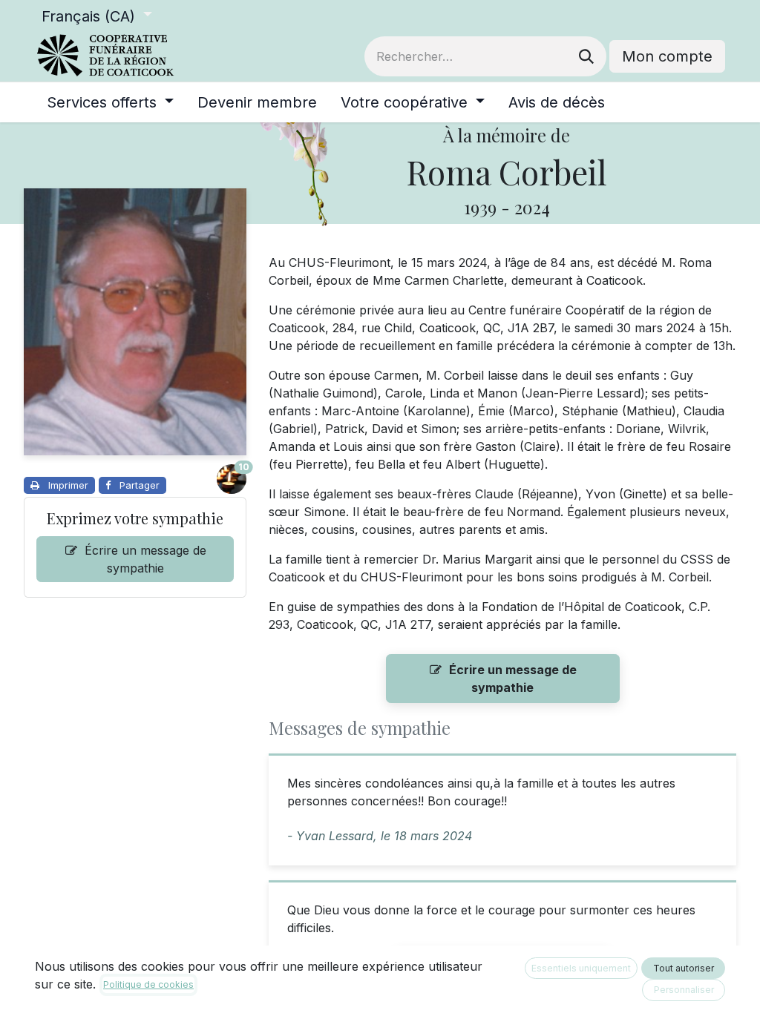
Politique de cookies (148, 984)
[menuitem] (110, 102)
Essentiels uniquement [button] (581, 968)
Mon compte (667, 56)
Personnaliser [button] (684, 989)
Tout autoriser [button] (683, 968)
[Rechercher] (586, 56)
